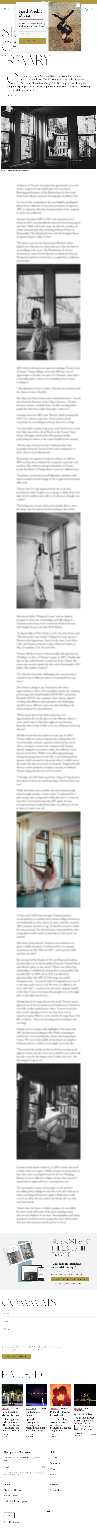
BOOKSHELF (31, 1409)
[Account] (86, 9)
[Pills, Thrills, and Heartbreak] (60, 1395)
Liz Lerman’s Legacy (33, 1414)
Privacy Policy (38, 1347)
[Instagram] (48, 1511)
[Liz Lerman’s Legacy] (36, 1395)
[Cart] (92, 9)
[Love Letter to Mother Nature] (12, 1395)
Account (54, 1458)
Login (78, 1284)
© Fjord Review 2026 (12, 1522)
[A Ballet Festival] (85, 1395)
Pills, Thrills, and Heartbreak (60, 1414)
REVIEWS (5, 1409)
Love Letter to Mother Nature (10, 1414)
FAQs (52, 1469)
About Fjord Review (13, 1490)
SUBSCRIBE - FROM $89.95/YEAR (70, 1279)
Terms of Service (51, 1347)
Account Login (57, 1490)
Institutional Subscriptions (16, 1501)
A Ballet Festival (83, 1414)
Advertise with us (11, 1496)
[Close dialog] (78, 5)
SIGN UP (32, 41)
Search (53, 1475)
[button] (9, 9)
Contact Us (55, 1463)
